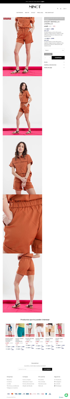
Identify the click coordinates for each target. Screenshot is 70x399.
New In (27, 12)
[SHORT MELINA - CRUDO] (30, 330)
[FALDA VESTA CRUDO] (50, 330)
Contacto (9, 381)
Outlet (33, 12)
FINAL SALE (40, 12)
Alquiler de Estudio (27, 385)
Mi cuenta (41, 379)
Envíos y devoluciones (28, 383)
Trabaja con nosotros (12, 388)
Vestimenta (19, 12)
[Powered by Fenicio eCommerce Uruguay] (61, 397)
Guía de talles (48, 54)
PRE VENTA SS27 (49, 12)
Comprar (58, 57)
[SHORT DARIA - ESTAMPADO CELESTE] (9, 330)
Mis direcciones (42, 383)
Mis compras (41, 381)
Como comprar (27, 379)
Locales (9, 383)
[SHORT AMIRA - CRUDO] (40, 330)
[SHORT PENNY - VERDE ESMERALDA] (20, 330)
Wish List (40, 385)
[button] (57, 8)
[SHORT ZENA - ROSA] (60, 330)
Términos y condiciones (13, 385)
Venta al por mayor (28, 381)
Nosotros (9, 379)
